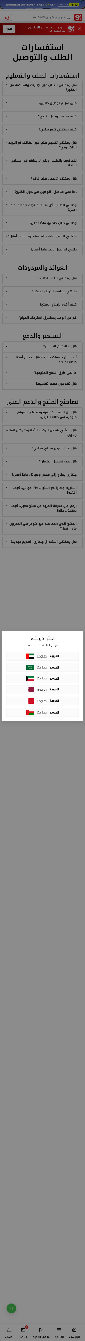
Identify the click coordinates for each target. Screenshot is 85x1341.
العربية (54, 656)
